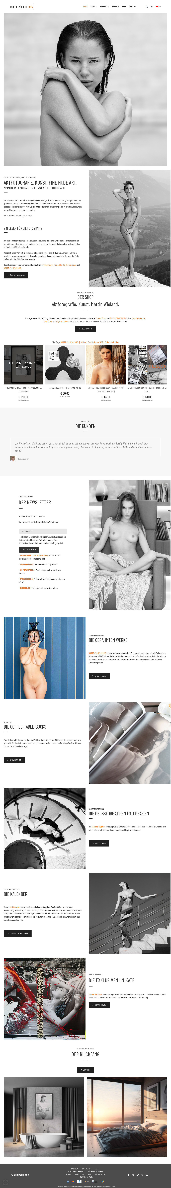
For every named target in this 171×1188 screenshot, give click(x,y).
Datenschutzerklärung (71, 620)
